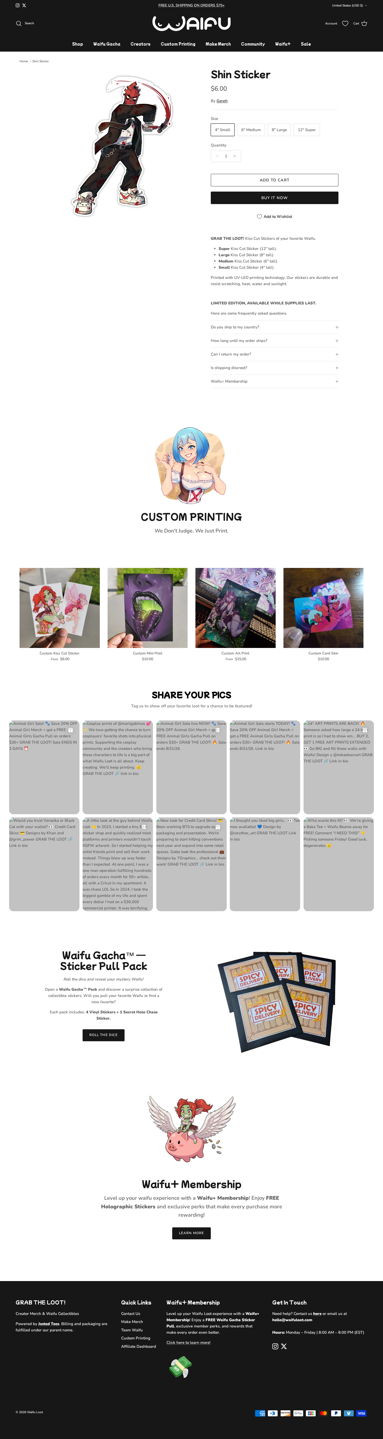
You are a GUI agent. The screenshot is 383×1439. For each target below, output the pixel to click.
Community (253, 43)
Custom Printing (178, 43)
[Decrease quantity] (215, 156)
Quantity (218, 145)
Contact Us (130, 1313)
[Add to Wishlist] (93, 574)
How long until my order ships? (239, 340)
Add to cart (274, 180)
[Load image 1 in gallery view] (122, 146)
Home (24, 61)
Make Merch (218, 43)
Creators (141, 43)
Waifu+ (283, 43)
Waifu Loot (35, 1412)
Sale (306, 43)
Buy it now (274, 197)
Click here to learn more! (188, 1342)
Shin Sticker (40, 61)
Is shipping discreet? (229, 367)
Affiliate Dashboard (138, 1346)
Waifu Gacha (106, 43)
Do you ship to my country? (235, 327)
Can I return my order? (231, 354)
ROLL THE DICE (103, 1035)
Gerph (222, 100)
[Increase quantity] (236, 156)
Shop (77, 43)
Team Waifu (132, 1330)
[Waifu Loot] (191, 23)
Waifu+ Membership (229, 381)
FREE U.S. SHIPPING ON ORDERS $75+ (191, 5)
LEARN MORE (191, 1233)
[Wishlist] (345, 23)
